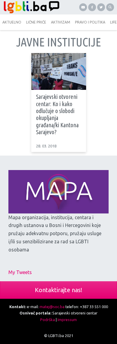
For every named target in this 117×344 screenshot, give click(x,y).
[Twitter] (101, 7)
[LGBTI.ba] (30, 7)
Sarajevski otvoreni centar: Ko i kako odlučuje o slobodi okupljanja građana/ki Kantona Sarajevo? (57, 114)
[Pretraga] (110, 7)
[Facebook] (92, 7)
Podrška (47, 319)
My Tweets (20, 272)
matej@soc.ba (52, 307)
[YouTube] (83, 7)
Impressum (67, 319)
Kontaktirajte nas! (58, 289)
